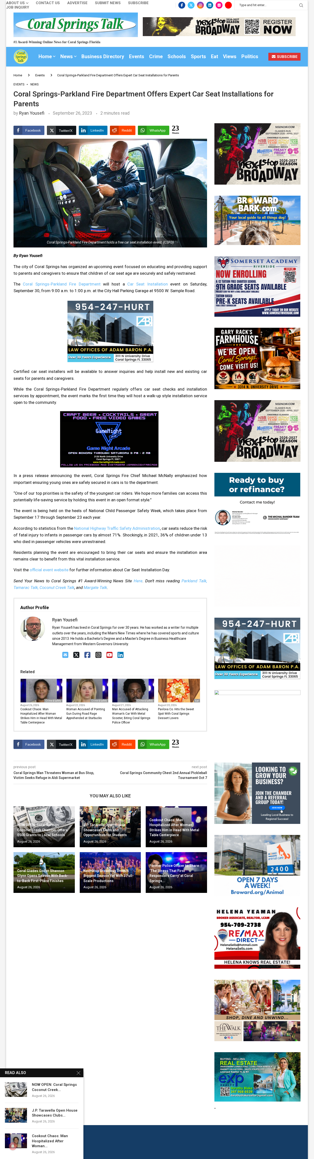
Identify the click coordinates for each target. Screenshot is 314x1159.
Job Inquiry (17, 7)
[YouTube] (109, 655)
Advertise (77, 3)
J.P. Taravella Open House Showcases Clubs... (55, 1113)
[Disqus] (110, 967)
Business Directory (102, 56)
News (66, 56)
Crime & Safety (53, 700)
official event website (49, 569)
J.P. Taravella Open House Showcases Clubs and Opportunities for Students (105, 830)
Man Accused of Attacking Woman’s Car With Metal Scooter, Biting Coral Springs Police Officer (131, 716)
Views (229, 56)
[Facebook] (181, 5)
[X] (76, 655)
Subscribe (138, 3)
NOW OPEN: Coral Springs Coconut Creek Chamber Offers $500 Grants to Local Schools (42, 830)
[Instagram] (200, 5)
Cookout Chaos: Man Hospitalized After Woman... (50, 1141)
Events (136, 56)
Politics (249, 56)
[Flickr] (219, 5)
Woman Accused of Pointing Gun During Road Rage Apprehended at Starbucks (85, 714)
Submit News (108, 3)
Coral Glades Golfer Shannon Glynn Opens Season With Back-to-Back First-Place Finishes (42, 876)
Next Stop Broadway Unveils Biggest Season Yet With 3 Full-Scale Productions (108, 876)
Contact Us (48, 3)
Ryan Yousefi (31, 113)
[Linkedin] (209, 5)
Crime (156, 56)
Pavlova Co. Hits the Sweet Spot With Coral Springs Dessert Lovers (176, 714)
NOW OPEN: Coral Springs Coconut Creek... (54, 1087)
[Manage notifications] (13, 1146)
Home (45, 56)
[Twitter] (191, 5)
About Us (15, 3)
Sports (198, 56)
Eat (214, 56)
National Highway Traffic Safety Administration (117, 528)
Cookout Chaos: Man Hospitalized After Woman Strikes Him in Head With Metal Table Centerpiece (41, 716)
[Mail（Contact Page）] (65, 655)
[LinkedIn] (120, 655)
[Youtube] (228, 5)
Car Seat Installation (147, 284)
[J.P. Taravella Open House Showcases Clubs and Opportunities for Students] (16, 1115)
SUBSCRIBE (287, 57)
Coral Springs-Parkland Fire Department (61, 284)
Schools (177, 56)
